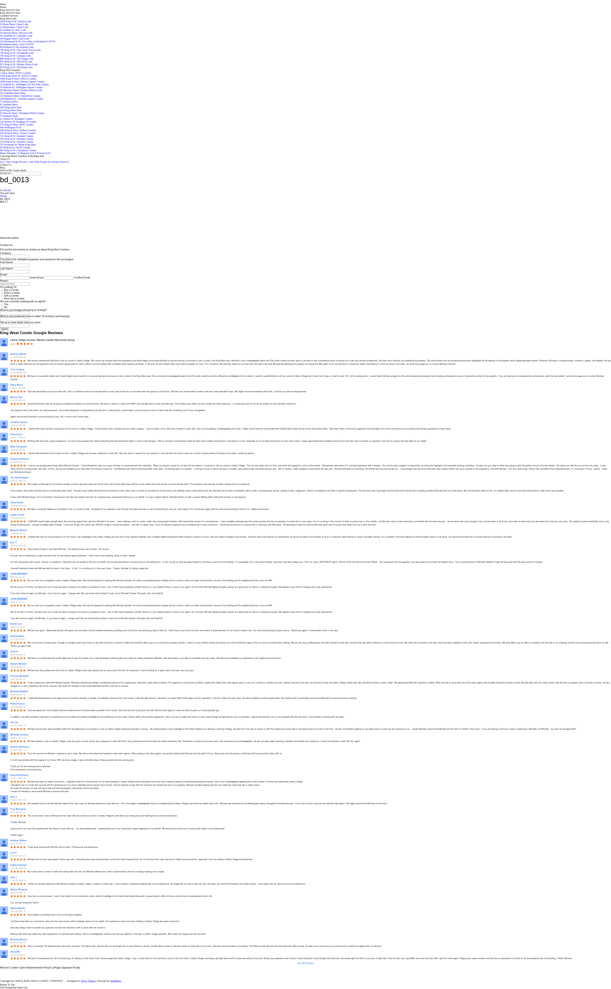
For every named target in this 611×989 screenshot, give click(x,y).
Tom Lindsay (17, 369)
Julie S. (14, 651)
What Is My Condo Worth (13, 170)
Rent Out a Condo (14, 298)
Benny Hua (16, 397)
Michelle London (19, 734)
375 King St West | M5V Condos (16, 124)
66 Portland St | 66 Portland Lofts (17, 47)
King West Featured (10, 70)
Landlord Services (9, 15)
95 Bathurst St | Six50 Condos (15, 147)
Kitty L (14, 796)
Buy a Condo (11, 290)
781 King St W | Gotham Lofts (15, 55)
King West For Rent (10, 12)
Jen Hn (14, 722)
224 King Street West (10, 110)
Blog (2, 167)
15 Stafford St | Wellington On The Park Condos (24, 84)
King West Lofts (8, 18)
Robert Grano (17, 703)
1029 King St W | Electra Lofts (15, 21)
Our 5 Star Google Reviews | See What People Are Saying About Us (34, 161)
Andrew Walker (18, 840)
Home (3, 7)
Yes (6, 304)
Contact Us (5, 164)
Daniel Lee (16, 623)
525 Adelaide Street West (12, 93)
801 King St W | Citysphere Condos (18, 150)
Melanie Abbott (18, 530)
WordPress (115, 981)
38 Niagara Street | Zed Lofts (14, 38)
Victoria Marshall (19, 675)
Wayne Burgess (18, 889)
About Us (5, 159)
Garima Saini (17, 636)
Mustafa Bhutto (18, 939)
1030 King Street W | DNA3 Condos (18, 75)
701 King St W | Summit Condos (16, 136)
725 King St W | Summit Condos (16, 141)
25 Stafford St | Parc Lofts (13, 30)
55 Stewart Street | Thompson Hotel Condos (22, 113)
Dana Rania (16, 384)
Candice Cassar (18, 422)
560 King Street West (10, 107)
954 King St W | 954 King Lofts (16, 67)
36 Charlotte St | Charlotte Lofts (16, 35)
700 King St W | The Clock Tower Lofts (20, 50)
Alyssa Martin (17, 908)
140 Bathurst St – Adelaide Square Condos (21, 98)
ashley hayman (18, 864)
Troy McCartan (18, 809)
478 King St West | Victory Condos (17, 133)
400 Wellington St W (10, 127)
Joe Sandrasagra (19, 477)
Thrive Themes (88, 981)
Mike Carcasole (18, 446)
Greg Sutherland (19, 774)
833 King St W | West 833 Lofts (16, 61)
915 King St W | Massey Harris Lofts (18, 64)
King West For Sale (10, 10)
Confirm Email (82, 277)
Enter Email (36, 277)
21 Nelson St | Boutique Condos (16, 118)
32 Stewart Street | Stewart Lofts (16, 33)
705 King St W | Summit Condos (16, 139)
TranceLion (16, 434)
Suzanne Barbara (19, 458)
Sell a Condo (11, 295)
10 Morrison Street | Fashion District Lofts (21, 90)
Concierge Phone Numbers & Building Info (22, 156)
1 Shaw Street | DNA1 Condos (15, 73)
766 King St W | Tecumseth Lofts (17, 53)
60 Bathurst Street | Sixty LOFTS (17, 44)
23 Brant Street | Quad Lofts (14, 27)
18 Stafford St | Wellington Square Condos (21, 87)
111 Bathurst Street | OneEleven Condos (20, 96)
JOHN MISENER (18, 573)
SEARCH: (6, 173)
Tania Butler (16, 502)
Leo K (13, 852)
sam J (13, 877)
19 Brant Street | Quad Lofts (14, 24)
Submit (4, 329)
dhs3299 (15, 951)
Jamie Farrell (17, 514)
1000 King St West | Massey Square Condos (22, 81)
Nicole (7, 190)
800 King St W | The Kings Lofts (17, 58)
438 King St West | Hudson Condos (18, 130)
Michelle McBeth (19, 691)
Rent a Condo (12, 292)
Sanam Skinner (18, 663)
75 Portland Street (9, 101)
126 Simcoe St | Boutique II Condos (18, 121)
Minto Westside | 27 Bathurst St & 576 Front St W (25, 153)
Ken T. (13, 542)
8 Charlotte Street (9, 104)
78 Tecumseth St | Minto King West (18, 144)
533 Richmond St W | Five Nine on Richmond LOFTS (27, 41)
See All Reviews (306, 963)
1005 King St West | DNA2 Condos (18, 78)
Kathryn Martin (18, 353)
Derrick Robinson (19, 746)
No (5, 307)
